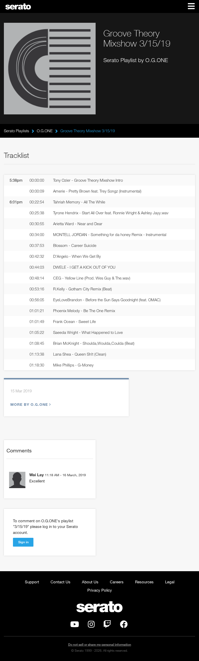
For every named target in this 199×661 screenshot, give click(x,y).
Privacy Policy (99, 590)
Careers (117, 581)
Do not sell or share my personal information (99, 645)
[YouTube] (74, 625)
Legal (169, 581)
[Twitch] (107, 625)
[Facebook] (124, 625)
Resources (144, 581)
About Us (90, 581)
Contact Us (60, 581)
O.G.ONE (45, 130)
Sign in (23, 542)
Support (32, 581)
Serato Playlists (16, 130)
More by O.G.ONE (29, 404)
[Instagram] (91, 625)
